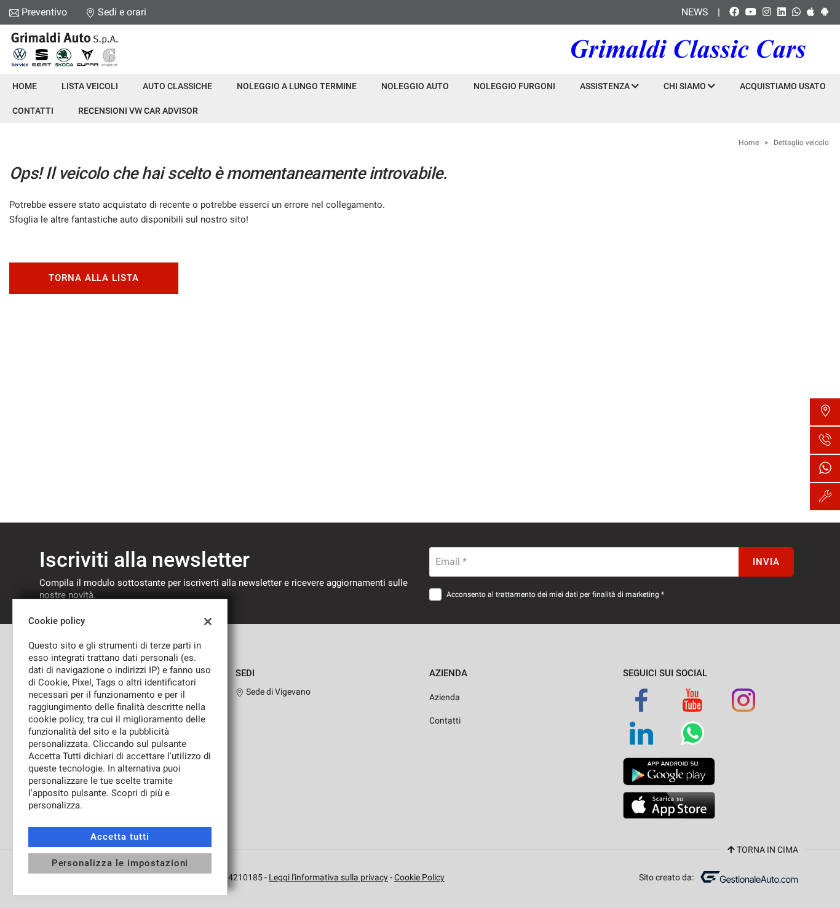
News (694, 12)
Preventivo (44, 12)
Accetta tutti (119, 836)
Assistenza (606, 86)
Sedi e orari (122, 12)
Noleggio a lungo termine (297, 86)
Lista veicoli (89, 86)
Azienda (444, 697)
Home (24, 86)
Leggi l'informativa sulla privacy (328, 877)
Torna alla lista (94, 277)
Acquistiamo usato (783, 86)
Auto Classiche (177, 86)
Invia (766, 561)
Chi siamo (686, 86)
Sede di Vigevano (277, 692)
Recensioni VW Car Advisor (138, 111)
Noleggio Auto (415, 86)
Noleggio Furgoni (514, 86)
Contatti (32, 111)
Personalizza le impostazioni (120, 863)
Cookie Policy (419, 877)
